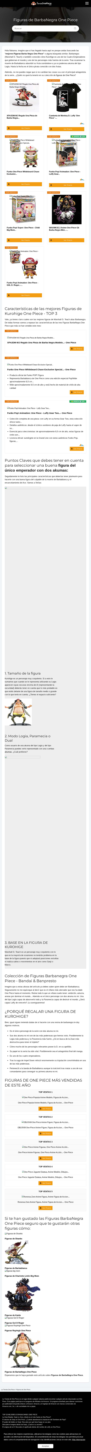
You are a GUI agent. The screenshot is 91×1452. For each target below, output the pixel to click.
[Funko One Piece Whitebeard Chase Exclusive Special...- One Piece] (24, 153)
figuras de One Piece (65, 75)
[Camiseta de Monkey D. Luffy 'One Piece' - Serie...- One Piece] (67, 97)
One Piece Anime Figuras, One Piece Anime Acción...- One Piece (45, 1152)
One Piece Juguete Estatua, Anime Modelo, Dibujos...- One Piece (45, 1177)
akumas (8, 752)
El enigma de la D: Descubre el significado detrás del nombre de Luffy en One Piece (31, 1427)
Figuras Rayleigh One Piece (18, 1330)
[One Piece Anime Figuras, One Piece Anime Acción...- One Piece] (45, 1147)
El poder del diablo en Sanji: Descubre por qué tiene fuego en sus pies (26, 1422)
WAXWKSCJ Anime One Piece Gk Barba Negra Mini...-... (64, 229)
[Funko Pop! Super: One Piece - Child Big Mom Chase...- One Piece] (24, 209)
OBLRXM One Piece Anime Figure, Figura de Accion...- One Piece (45, 1128)
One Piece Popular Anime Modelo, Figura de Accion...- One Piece (45, 1103)
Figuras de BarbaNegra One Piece (20, 1372)
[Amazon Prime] (81, 123)
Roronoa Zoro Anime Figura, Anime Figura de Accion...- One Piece (45, 1202)
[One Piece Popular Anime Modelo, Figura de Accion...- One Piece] (45, 1097)
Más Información (78, 1440)
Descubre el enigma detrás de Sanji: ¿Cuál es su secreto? (22, 1424)
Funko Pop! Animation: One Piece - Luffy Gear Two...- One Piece (39, 413)
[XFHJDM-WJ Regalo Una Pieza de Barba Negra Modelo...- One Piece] (24, 97)
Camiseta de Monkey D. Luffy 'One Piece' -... (64, 117)
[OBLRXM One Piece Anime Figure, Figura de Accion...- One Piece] (45, 1122)
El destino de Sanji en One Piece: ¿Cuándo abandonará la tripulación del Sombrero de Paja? (34, 1419)
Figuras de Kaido (13, 1315)
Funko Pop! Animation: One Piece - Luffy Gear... (64, 173)
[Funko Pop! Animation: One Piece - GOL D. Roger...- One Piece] (24, 264)
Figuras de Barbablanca (16, 1268)
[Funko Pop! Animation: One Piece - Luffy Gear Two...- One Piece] (67, 153)
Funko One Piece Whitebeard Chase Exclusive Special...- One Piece (41, 369)
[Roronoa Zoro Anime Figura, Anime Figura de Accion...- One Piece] (45, 1197)
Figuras (17, 54)
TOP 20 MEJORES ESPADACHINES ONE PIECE (19, 1415)
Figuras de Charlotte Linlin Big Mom (22, 1276)
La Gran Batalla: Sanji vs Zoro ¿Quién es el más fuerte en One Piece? (26, 1417)
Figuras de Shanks (13, 1239)
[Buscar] (74, 27)
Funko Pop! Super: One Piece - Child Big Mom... (23, 229)
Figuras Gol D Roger (14, 1323)
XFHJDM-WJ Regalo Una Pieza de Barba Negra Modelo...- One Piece (41, 342)
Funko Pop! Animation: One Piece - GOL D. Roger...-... (22, 284)
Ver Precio (25, 128)
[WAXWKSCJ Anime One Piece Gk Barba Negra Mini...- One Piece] (67, 209)
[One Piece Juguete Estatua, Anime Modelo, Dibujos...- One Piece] (45, 1172)
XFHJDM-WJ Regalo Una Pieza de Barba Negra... (22, 117)
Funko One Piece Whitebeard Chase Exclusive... (23, 173)
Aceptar (45, 1446)
